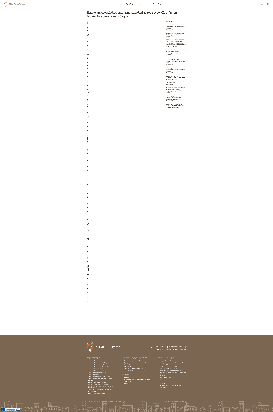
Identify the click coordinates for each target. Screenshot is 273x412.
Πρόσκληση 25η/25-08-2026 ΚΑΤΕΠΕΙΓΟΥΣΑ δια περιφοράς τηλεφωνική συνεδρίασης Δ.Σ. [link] (173, 97)
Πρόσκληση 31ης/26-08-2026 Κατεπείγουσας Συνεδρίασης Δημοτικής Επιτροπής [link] (175, 69)
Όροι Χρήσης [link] (122, 401)
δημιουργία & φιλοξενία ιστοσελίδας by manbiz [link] (175, 401)
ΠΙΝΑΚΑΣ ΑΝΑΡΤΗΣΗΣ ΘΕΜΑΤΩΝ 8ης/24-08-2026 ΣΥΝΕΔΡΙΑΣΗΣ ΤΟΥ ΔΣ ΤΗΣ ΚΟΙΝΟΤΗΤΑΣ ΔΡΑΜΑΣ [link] (175, 106)
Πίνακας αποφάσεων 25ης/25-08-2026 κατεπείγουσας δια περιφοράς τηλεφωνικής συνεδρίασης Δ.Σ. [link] (175, 89)
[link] (14, 4)
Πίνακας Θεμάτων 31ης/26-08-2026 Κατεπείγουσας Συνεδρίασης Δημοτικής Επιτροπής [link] (175, 26)
